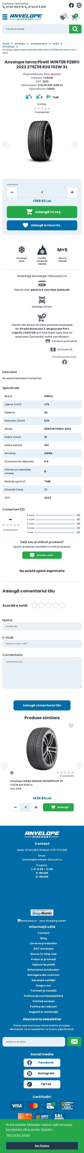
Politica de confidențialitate (43, 996)
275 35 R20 (8, 46)
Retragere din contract (44, 975)
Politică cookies (43, 1001)
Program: (42, 865)
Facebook (46, 1062)
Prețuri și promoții (43, 959)
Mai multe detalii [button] (18, 1135)
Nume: (7, 620)
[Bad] (34, 605)
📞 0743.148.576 (12, 7)
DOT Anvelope (43, 948)
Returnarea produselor (44, 969)
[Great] (55, 605)
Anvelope (20, 43)
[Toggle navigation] (4, 17)
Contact (43, 933)
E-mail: (8, 637)
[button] (5, 144)
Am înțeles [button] (42, 1145)
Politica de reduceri (43, 1006)
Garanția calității (43, 980)
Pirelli (56, 43)
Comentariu (12, 655)
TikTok (46, 1084)
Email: (42, 855)
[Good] (41, 605)
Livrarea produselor (43, 943)
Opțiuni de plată (43, 964)
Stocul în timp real (43, 954)
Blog (43, 938)
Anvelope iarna (39, 43)
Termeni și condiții (43, 990)
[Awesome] (62, 605)
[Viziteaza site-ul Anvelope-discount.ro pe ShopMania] (42, 912)
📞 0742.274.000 (35, 7)
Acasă (5, 43)
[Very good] (48, 605)
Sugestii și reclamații (43, 1012)
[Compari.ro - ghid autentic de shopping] (42, 895)
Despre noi (43, 985)
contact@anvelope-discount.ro (42, 859)
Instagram (46, 1073)
